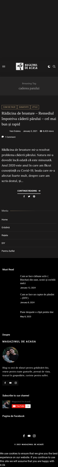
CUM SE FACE (9, 107)
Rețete (5, 235)
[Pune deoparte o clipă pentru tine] (9, 317)
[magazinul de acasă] (26, 66)
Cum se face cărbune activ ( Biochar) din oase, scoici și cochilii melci (37, 280)
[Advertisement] (29, 30)
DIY (3, 243)
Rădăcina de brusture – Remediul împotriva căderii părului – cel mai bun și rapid (29, 118)
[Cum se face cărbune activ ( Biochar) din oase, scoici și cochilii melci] (9, 281)
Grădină (6, 227)
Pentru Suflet (8, 251)
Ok (3, 465)
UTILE (35, 107)
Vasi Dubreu (15, 131)
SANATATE (24, 107)
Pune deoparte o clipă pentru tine (36, 312)
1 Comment (10, 137)
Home (5, 219)
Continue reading (27, 191)
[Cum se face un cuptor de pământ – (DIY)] (9, 300)
